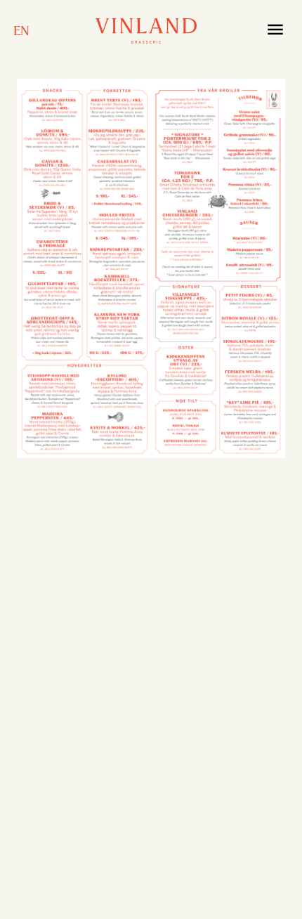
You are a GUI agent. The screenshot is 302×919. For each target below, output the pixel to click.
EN (21, 30)
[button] (275, 31)
